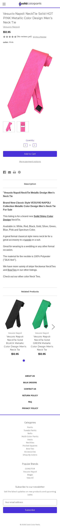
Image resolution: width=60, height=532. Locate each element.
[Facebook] (4, 172)
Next (53, 326)
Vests (30, 439)
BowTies (12, 270)
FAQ (30, 401)
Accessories (30, 452)
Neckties (30, 442)
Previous (4, 326)
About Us (30, 376)
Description (30, 184)
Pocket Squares (30, 445)
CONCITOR (30, 468)
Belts (30, 433)
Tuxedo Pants (30, 430)
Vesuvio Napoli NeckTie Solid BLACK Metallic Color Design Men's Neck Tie (15, 343)
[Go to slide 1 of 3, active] (24, 360)
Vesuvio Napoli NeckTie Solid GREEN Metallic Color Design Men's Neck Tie (42, 343)
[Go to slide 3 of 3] (33, 360)
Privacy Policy (30, 408)
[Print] (14, 172)
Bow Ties (30, 448)
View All (30, 478)
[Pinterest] (19, 172)
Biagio (30, 475)
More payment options (30, 161)
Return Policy (30, 395)
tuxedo (27, 240)
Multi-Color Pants (30, 436)
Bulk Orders (30, 382)
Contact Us (30, 389)
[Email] (9, 172)
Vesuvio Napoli (30, 471)
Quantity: (30, 140)
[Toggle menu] (4, 4)
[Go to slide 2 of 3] (28, 360)
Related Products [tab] (30, 291)
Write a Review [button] (39, 37)
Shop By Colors (30, 455)
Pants (30, 427)
